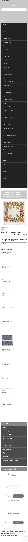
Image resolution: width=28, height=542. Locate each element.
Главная (4, 24)
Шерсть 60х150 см (8, 121)
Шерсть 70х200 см (8, 124)
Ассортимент (10, 531)
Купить (18, 496)
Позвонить (5, 185)
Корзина (5, 167)
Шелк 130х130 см (8, 35)
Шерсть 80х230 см (8, 128)
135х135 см (6, 67)
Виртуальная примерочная (8, 533)
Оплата (4, 164)
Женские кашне (6, 132)
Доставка (5, 160)
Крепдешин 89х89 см (9, 88)
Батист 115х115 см (8, 110)
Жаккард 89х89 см (8, 92)
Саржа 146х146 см (8, 114)
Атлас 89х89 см (7, 85)
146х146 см (6, 71)
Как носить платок (20, 531)
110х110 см (6, 56)
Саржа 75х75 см (7, 106)
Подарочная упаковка (8, 153)
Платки (15, 537)
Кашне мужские (7, 139)
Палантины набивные (8, 117)
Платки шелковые (7, 74)
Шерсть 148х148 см (8, 38)
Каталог (4, 27)
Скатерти (5, 149)
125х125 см (6, 63)
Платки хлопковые (7, 99)
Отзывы (4, 178)
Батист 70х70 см (8, 103)
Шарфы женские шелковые (9, 135)
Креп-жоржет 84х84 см (9, 81)
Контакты (5, 175)
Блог (4, 182)
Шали (4, 31)
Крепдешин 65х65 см (9, 78)
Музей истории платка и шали (9, 535)
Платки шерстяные (7, 45)
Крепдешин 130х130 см (9, 96)
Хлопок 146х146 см (8, 42)
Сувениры (5, 157)
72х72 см (6, 49)
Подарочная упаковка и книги (10, 460)
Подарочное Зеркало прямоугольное (14, 514)
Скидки (4, 171)
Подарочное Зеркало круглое (14, 487)
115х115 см (6, 60)
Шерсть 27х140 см (8, 146)
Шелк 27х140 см (7, 142)
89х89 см (6, 53)
